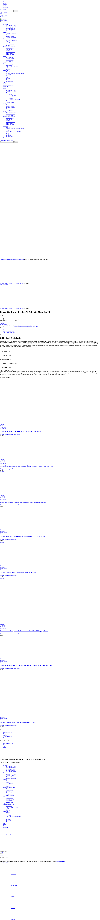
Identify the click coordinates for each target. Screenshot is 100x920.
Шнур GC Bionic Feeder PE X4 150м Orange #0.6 (12, 283)
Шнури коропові (10, 54)
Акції (4, 747)
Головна (2, 259)
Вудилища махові (10, 29)
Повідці (8, 71)
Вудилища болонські (11, 30)
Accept (6, 862)
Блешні (7, 41)
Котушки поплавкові (11, 37)
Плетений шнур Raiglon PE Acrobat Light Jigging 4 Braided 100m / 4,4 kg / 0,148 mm (26, 466)
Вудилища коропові (11, 26)
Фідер (15, 326)
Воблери (8, 45)
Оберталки (11, 42)
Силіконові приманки (11, 40)
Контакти (5, 737)
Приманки (8, 92)
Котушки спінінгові (11, 33)
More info (2, 862)
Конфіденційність (7, 736)
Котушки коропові (10, 34)
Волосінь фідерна (10, 52)
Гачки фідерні (9, 61)
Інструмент (8, 74)
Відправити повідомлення (6, 140)
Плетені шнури (9, 48)
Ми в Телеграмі (7, 834)
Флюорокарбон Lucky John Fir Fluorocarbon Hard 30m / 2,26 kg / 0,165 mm (24, 631)
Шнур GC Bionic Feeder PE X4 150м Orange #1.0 (12, 308)
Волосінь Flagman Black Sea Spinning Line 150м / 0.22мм (18, 572)
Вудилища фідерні (10, 28)
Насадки (8, 69)
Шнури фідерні (9, 53)
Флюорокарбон (9, 49)
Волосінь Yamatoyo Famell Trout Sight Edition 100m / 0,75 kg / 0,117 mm (22, 536)
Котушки (5, 745)
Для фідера (8, 78)
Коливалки (11, 44)
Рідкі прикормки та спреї (12, 66)
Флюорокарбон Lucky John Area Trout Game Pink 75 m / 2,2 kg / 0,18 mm (23, 502)
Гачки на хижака (10, 58)
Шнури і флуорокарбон (10, 259)
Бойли (7, 68)
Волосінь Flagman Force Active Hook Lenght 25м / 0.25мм (18, 722)
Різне (4, 746)
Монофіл (8, 50)
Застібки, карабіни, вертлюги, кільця (15, 73)
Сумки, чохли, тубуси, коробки (13, 75)
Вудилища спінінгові (11, 25)
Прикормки (9, 65)
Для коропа (8, 79)
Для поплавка (9, 81)
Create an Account (4, 860)
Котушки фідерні (10, 36)
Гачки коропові (9, 60)
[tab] (51, 329)
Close (1, 852)
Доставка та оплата (8, 732)
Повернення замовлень (8, 733)
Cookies (5, 735)
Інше (7, 77)
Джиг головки (9, 57)
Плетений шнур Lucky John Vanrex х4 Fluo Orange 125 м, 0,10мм (20, 431)
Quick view (2, 426)
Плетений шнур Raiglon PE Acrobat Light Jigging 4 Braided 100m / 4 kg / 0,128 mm (26, 665)
